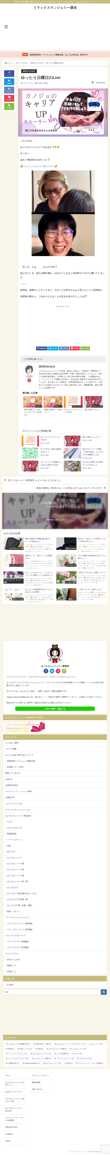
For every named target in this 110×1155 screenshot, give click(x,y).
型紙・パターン (13, 911)
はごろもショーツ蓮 (15, 863)
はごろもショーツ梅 (15, 875)
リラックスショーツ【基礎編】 (20, 923)
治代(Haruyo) (100, 82)
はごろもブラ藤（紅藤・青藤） (20, 905)
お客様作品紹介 (11, 785)
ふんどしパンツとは (13, 803)
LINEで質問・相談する (55, 709)
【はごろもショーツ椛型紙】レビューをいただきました (34, 480)
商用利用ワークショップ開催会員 (21, 761)
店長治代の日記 (11, 1127)
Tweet (9, 83)
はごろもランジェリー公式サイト (14, 1084)
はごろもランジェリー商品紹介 (18, 816)
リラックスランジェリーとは (17, 810)
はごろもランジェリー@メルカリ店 (14, 1100)
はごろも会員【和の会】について (19, 755)
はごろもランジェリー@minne (14, 1109)
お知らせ (9, 779)
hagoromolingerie (32, 1063)
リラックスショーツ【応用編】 (20, 929)
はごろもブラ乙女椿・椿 (17, 899)
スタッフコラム (11, 953)
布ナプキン (11, 852)
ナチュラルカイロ (14, 828)
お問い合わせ (37, 1089)
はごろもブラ (12, 887)
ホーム (7, 1075)
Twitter (7, 1141)
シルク (78, 1053)
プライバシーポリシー (40, 1075)
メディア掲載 (10, 749)
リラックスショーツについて (17, 917)
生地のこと (11, 971)
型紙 (11, 1049)
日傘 (9, 846)
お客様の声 (10, 797)
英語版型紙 (11, 834)
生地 (40, 1049)
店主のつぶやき (29, 71)
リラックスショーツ (65, 1058)
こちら (23, 283)
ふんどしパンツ (79, 1049)
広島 (69, 1063)
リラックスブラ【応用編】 (18, 947)
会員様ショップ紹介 (15, 767)
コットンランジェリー (17, 1053)
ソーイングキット (14, 840)
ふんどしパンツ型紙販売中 (19, 1044)
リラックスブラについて (15, 935)
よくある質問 (63, 1053)
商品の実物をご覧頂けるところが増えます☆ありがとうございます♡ (69, 488)
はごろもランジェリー (41, 1053)
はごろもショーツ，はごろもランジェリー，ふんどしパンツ (80, 1044)
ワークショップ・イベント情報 (18, 791)
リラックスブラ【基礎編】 (18, 941)
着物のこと (11, 965)
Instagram (9, 1134)
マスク (10, 822)
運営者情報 (36, 1082)
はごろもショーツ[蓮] (58, 1049)
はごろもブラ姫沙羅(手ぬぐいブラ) (21, 893)
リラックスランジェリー (18, 1058)
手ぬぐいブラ (26, 1049)
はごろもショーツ (14, 858)
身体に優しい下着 (43, 1044)
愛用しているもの (12, 773)
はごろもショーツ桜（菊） (18, 881)
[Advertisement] (55, 31)
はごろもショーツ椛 (15, 869)
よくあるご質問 (11, 743)
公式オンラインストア (14, 1092)
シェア (9, 75)
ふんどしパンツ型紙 (42, 1058)
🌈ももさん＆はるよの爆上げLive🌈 (38, 166)
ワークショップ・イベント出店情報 (14, 1119)
